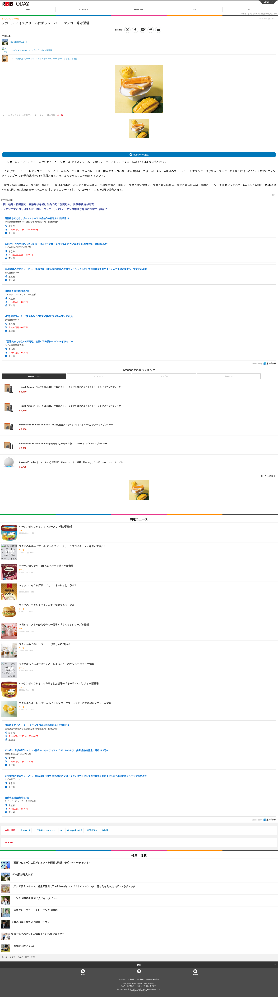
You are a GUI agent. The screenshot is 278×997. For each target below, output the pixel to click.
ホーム (28, 9)
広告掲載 (131, 979)
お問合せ (122, 979)
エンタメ (194, 9)
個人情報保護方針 (152, 979)
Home (82, 974)
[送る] (143, 30)
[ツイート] (127, 30)
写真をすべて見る (141, 155)
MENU (266, 2)
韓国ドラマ (92, 830)
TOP (139, 964)
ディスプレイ (164, 376)
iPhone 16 (25, 830)
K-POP (105, 830)
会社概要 (140, 979)
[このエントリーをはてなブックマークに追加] (158, 30)
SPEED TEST (139, 9)
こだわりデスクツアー (45, 830)
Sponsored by (257, 364)
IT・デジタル (83, 9)
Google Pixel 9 (74, 830)
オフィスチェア (99, 376)
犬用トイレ (229, 376)
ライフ (250, 9)
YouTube (195, 974)
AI (61, 830)
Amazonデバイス (34, 376)
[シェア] (135, 30)
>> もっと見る (268, 475)
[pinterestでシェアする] (151, 30)
